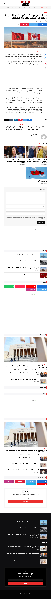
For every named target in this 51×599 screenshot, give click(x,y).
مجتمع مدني (44, 364)
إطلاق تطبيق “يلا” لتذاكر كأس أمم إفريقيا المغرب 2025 (27, 274)
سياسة (45, 12)
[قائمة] (46, 3)
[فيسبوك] (45, 54)
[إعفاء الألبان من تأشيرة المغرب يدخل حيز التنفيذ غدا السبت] (36, 173)
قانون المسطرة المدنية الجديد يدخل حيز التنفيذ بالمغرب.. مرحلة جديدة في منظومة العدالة (26, 366)
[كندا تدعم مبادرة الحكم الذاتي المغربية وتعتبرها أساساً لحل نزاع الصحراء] (25, 37)
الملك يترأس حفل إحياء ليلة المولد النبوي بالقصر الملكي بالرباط (25, 379)
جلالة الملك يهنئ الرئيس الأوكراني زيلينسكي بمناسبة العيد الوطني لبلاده (23, 372)
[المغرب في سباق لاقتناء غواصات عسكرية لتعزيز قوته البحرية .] (43, 255)
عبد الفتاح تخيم (41, 21)
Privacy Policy (32, 505)
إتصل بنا (20, 596)
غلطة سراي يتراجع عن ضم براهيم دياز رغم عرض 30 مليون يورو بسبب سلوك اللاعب (23, 470)
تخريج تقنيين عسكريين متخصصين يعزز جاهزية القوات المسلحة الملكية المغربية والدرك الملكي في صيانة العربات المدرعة (14, 128)
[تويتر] (45, 57)
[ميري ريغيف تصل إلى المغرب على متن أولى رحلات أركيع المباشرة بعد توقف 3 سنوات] (14, 152)
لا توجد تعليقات (28, 21)
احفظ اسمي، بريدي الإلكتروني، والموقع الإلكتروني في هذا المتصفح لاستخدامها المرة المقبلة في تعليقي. (26, 217)
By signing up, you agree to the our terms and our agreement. (25, 505)
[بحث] (5, 3)
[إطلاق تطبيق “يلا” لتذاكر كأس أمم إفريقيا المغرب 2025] (43, 275)
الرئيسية (29, 596)
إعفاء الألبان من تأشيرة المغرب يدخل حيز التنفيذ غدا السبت (37, 181)
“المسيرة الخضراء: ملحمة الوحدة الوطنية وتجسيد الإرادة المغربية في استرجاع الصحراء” (22, 261)
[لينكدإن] (45, 60)
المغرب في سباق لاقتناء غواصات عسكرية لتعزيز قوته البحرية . (26, 254)
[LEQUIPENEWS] (25, 3)
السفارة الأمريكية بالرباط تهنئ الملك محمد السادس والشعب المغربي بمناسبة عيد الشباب (37, 161)
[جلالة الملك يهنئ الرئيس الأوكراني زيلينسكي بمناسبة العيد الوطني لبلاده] (43, 374)
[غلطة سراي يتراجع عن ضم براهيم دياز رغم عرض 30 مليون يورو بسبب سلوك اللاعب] (43, 471)
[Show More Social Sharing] (18, 24)
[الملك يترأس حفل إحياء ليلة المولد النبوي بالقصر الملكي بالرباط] (43, 381)
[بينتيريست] (45, 64)
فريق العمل (25, 596)
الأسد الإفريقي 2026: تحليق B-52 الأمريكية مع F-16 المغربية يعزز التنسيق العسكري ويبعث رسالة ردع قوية (23, 268)
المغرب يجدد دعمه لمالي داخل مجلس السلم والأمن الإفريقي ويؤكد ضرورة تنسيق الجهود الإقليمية (36, 128)
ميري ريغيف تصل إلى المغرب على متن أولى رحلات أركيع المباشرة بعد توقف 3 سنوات (15, 161)
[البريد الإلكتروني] (45, 67)
